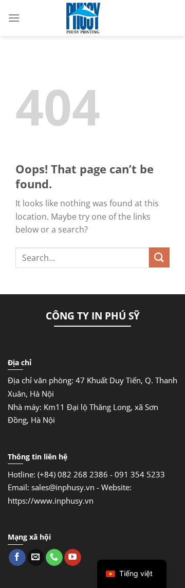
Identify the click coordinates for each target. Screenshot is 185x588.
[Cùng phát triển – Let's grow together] (83, 18)
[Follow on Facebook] (17, 557)
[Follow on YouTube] (72, 557)
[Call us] (54, 557)
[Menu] (14, 17)
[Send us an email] (35, 557)
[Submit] (159, 257)
